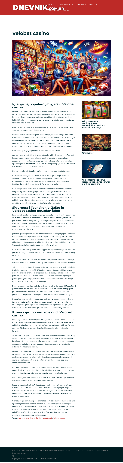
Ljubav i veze (81, 5)
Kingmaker (87, 153)
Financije (52, 5)
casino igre (22, 418)
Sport (91, 5)
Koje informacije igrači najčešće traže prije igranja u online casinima (96, 182)
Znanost (65, 10)
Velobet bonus (59, 418)
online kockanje (34, 418)
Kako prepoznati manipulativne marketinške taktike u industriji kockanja (93, 124)
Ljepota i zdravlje (66, 5)
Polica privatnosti (48, 459)
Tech (98, 5)
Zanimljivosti (53, 10)
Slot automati (47, 418)
